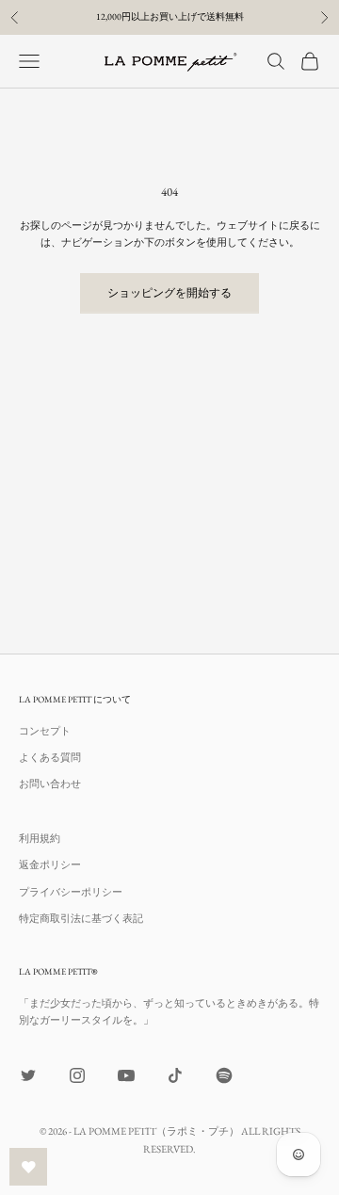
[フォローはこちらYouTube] (126, 1075)
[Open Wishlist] (28, 1167)
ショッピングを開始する (169, 292)
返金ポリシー (50, 864)
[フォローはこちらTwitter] (28, 1075)
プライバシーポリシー (70, 891)
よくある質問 (50, 757)
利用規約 (39, 838)
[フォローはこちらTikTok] (175, 1075)
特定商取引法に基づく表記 (81, 918)
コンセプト (45, 730)
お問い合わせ (50, 783)
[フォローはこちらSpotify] (224, 1075)
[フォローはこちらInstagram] (77, 1075)
